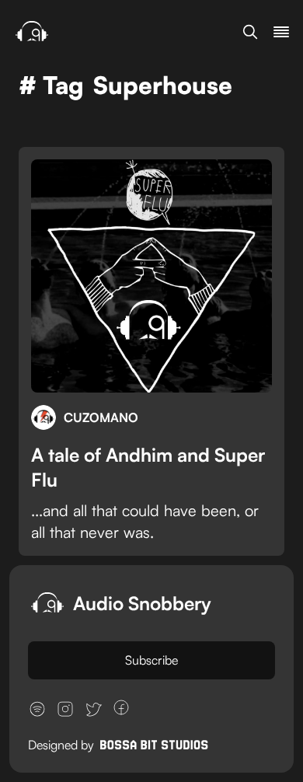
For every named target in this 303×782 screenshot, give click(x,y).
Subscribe (151, 660)
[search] (250, 31)
